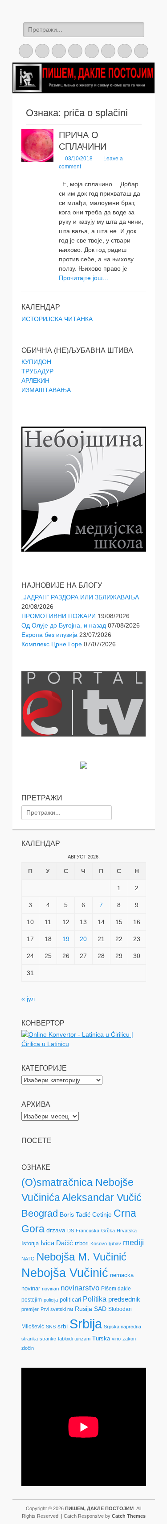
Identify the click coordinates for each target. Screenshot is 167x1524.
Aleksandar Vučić (102, 1197)
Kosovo (98, 1243)
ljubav (115, 1243)
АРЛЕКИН (35, 380)
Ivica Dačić (57, 1243)
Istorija (30, 1243)
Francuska (87, 1230)
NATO (28, 1258)
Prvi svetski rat (57, 1309)
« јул (28, 998)
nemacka (122, 1275)
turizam (82, 1338)
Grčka (108, 1230)
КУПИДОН (36, 361)
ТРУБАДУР (37, 371)
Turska (101, 1338)
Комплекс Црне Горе (51, 644)
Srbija (85, 1323)
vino (116, 1338)
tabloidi (65, 1338)
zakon (129, 1338)
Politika (94, 1299)
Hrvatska (127, 1230)
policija (51, 1299)
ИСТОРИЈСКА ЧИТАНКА (57, 318)
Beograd (39, 1213)
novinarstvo (80, 1288)
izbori (82, 1243)
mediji (133, 1242)
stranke (48, 1338)
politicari (70, 1299)
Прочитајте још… (84, 277)
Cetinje (102, 1214)
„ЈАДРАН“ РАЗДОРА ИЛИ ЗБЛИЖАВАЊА (80, 597)
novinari (50, 1288)
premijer (30, 1309)
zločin (27, 1348)
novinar (30, 1288)
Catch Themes (129, 1516)
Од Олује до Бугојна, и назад (63, 625)
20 (83, 938)
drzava (55, 1230)
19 (65, 938)
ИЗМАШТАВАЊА (46, 390)
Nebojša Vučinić (64, 1273)
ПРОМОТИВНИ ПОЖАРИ (58, 616)
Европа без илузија (49, 634)
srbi (62, 1326)
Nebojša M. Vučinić (81, 1257)
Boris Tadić (75, 1214)
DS (70, 1230)
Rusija (83, 1308)
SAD (100, 1308)
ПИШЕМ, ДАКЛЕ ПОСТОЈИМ (99, 1508)
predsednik (124, 1299)
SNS (51, 1326)
